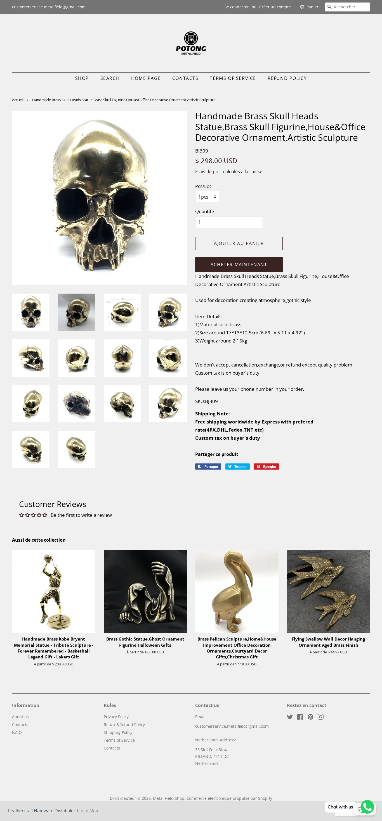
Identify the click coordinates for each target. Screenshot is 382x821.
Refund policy (287, 78)
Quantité (204, 211)
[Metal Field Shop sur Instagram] (320, 717)
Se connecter (237, 6)
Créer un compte (275, 6)
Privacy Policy (116, 716)
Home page (146, 78)
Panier (312, 6)
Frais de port (208, 171)
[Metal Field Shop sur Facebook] (300, 717)
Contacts (185, 78)
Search (110, 78)
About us (20, 716)
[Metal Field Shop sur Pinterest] (310, 717)
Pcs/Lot (203, 186)
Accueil (17, 99)
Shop (82, 78)
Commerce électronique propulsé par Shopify (229, 798)
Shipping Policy (118, 732)
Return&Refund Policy (124, 724)
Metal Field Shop (168, 798)
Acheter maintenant (239, 264)
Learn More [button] (88, 810)
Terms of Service (233, 78)
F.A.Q (17, 732)
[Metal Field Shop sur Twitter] (290, 717)
